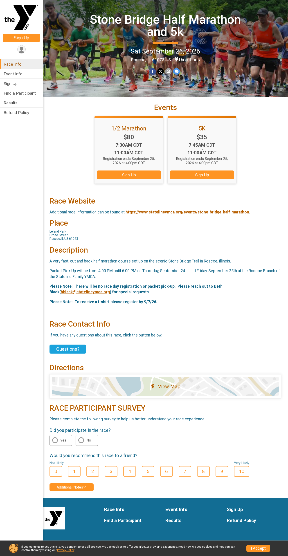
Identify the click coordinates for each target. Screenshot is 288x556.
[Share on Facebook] (152, 71)
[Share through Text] (176, 71)
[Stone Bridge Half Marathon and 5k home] (21, 17)
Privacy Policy (65, 550)
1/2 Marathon (128, 128)
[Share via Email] (168, 71)
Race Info (13, 64)
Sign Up (21, 37)
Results (11, 103)
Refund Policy (16, 112)
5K (202, 128)
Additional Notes (70, 487)
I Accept (258, 548)
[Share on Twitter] (160, 71)
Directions (189, 59)
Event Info (13, 74)
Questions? (67, 349)
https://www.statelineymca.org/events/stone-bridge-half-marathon (187, 212)
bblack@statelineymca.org (85, 292)
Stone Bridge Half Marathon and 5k (165, 25)
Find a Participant (20, 93)
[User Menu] (21, 49)
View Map (169, 386)
